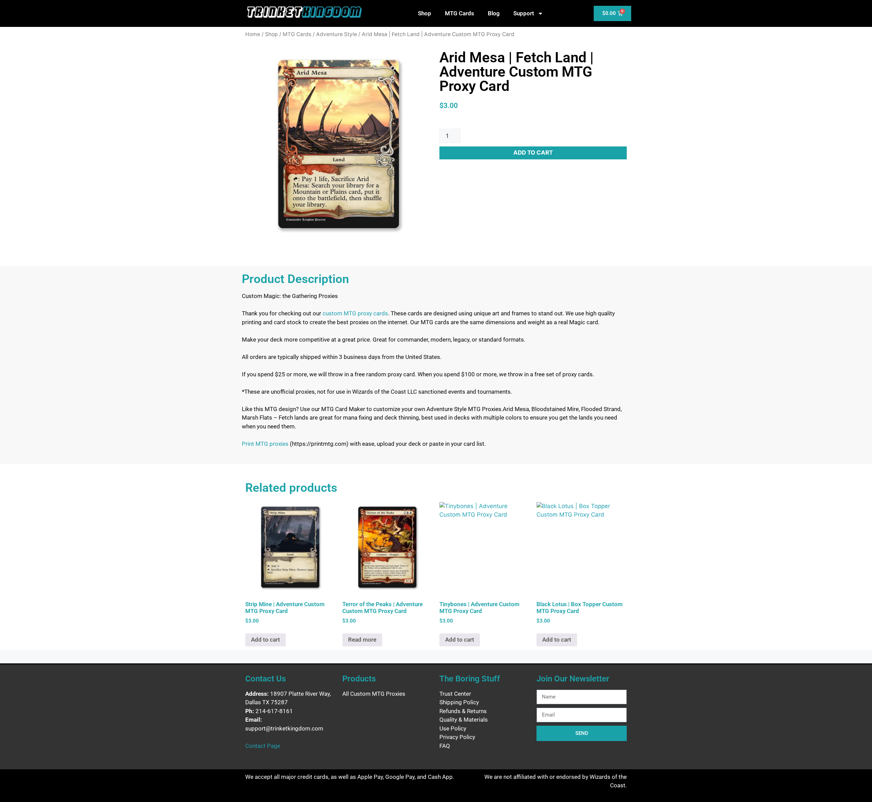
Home (252, 34)
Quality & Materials (463, 719)
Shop (424, 13)
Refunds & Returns (463, 711)
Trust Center (455, 693)
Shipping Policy (459, 702)
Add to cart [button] (265, 639)
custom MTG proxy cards (355, 313)
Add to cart (533, 152)
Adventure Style (336, 34)
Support (523, 13)
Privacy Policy (457, 737)
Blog (494, 13)
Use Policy (452, 728)
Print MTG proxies (265, 443)
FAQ (444, 745)
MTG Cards (459, 13)
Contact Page (262, 745)
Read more (362, 639)
